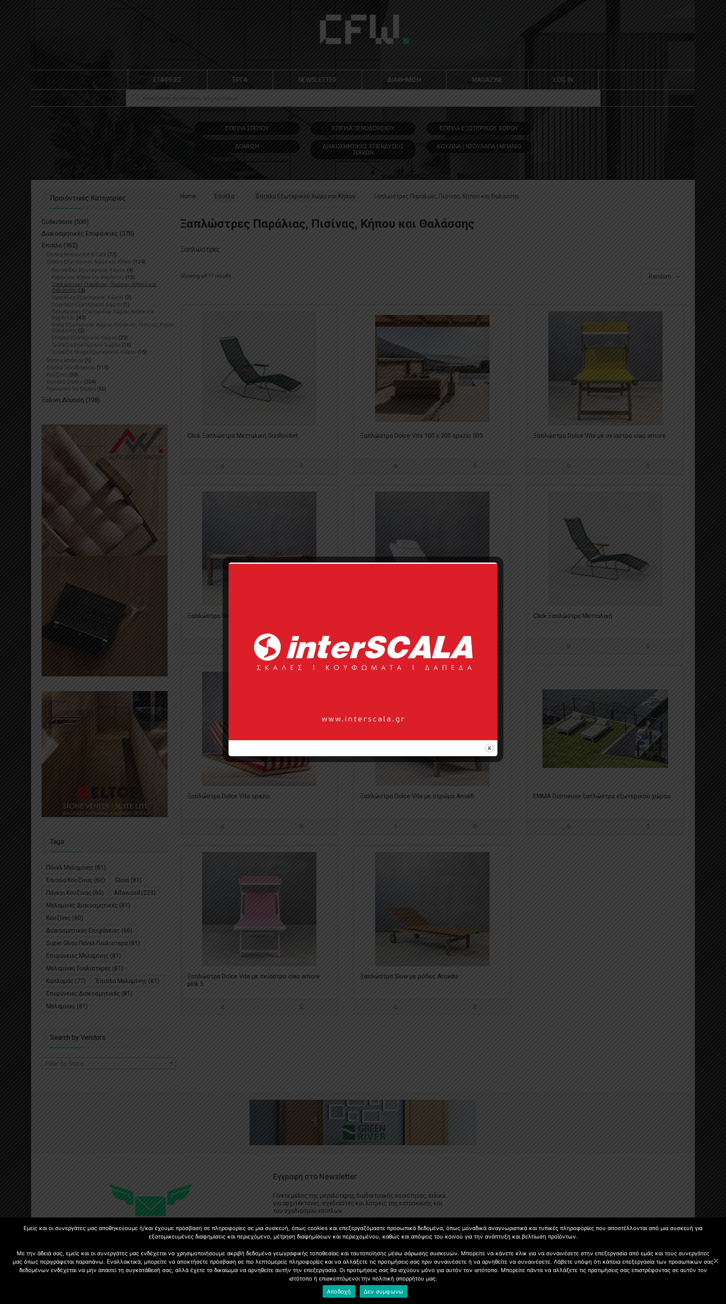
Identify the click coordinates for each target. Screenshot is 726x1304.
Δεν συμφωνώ (384, 1291)
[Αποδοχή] (715, 1261)
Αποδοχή (339, 1291)
